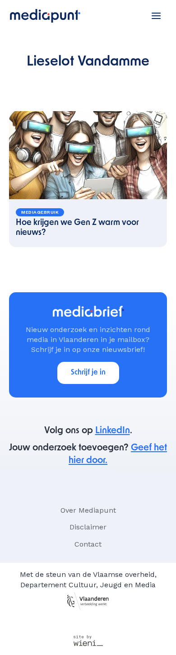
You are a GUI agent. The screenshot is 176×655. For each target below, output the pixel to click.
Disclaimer (88, 527)
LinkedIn (112, 430)
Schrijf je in (88, 372)
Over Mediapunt (88, 510)
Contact (88, 544)
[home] (45, 16)
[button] (156, 16)
